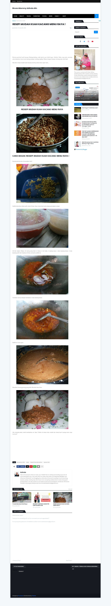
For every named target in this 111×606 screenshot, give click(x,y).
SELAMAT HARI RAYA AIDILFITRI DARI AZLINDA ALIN (41, 504)
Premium (20, 595)
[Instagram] (88, 41)
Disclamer (19, 1)
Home (14, 1)
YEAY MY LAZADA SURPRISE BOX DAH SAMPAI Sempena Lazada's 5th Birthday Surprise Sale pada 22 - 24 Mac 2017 (90, 134)
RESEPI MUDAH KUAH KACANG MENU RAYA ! (61, 504)
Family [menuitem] (57, 16)
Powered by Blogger (81, 149)
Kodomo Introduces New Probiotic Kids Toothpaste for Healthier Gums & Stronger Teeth (89, 124)
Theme (34, 595)
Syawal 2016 (46, 462)
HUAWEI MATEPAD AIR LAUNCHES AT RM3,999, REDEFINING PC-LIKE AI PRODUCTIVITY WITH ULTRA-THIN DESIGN (86, 93)
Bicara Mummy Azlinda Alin (24, 8)
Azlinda (23, 472)
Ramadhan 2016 (21, 21)
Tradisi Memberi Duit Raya (19, 504)
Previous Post (16, 560)
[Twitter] (27, 466)
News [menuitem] (50, 16)
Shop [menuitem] (64, 16)
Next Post (68, 560)
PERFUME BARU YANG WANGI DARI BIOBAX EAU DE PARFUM (89, 115)
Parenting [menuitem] (36, 16)
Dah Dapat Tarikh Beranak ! (90, 108)
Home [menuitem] (15, 16)
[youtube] (92, 41)
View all (70, 489)
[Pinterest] (31, 466)
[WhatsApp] (34, 466)
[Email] (38, 466)
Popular (77, 104)
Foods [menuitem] (44, 16)
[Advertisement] (42, 43)
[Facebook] (80, 41)
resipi (27, 462)
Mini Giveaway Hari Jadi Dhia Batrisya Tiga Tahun (90, 142)
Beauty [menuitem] (22, 16)
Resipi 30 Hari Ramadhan (36, 462)
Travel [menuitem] (29, 16)
